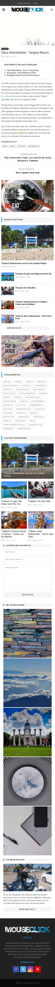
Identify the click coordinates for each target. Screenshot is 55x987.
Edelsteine (39, 389)
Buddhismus (40, 385)
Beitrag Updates (10, 385)
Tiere (32, 421)
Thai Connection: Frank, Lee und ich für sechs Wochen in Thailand (27, 159)
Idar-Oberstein (33, 397)
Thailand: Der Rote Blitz (25, 288)
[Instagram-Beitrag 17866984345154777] (27, 732)
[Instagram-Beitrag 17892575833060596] (27, 633)
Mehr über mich (27, 909)
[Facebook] (16, 969)
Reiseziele (24, 417)
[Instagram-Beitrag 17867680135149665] (27, 682)
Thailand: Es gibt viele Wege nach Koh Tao (33, 274)
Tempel (7, 421)
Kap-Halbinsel (37, 401)
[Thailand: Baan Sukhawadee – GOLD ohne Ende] (7, 319)
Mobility (39, 409)
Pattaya (7, 413)
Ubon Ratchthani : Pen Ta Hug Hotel (23, 70)
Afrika (7, 382)
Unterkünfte (33, 146)
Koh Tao (21, 405)
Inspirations (9, 401)
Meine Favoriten (24, 409)
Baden (29, 382)
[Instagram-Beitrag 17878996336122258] (27, 830)
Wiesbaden (8, 428)
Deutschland (22, 389)
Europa (43, 393)
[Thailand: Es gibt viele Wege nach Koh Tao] (7, 277)
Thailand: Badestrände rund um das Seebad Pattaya (24, 263)
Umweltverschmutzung (13, 425)
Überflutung (24, 428)
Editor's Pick (9, 393)
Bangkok (41, 382)
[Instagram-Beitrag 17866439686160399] (27, 781)
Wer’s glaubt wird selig (27, 172)
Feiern (6, 397)
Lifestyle (7, 409)
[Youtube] (38, 969)
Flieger (18, 397)
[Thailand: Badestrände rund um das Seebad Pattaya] (27, 242)
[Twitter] (23, 969)
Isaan (12, 146)
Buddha (26, 385)
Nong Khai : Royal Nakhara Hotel (21, 73)
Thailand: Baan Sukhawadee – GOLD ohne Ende (40, 534)
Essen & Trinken (27, 393)
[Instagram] (30, 969)
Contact (35, 3)
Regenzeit (21, 413)
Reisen (33, 413)
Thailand (5, 49)
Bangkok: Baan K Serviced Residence (23, 75)
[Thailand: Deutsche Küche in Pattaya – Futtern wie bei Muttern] (7, 305)
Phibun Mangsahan (14, 96)
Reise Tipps (8, 417)
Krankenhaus (36, 405)
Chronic (7, 389)
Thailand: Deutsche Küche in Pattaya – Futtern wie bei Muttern (13, 534)
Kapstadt (8, 405)
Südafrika (38, 417)
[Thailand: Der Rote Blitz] (7, 291)
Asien (5, 146)
